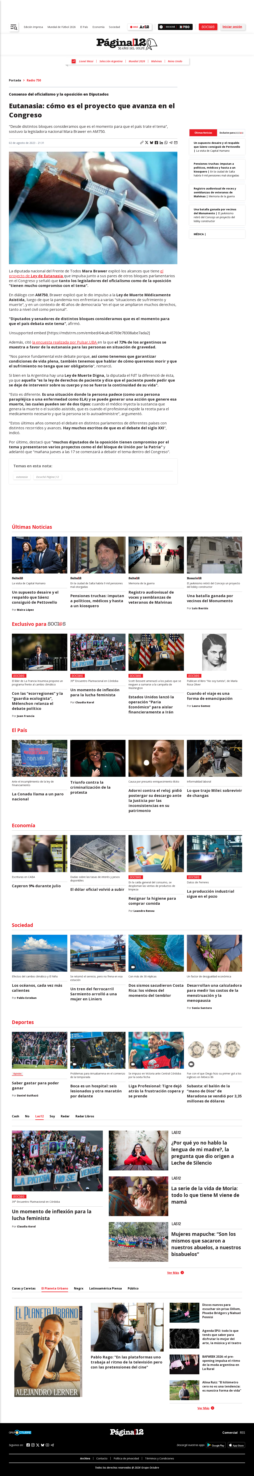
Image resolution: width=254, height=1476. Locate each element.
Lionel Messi (86, 61)
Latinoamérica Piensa (105, 1288)
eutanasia (22, 477)
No (27, 1116)
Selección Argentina (111, 61)
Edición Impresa (33, 27)
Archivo (85, 1458)
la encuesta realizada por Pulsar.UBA (65, 342)
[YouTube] (47, 1445)
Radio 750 (34, 80)
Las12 (39, 1116)
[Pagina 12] (127, 44)
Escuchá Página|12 (47, 477)
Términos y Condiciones (159, 1458)
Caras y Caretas (24, 1288)
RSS (242, 1433)
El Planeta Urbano (54, 1288)
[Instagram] (33, 1445)
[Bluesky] (42, 1445)
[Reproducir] (161, 27)
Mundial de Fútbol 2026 (61, 27)
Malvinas (156, 61)
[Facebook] (28, 1445)
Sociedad (114, 27)
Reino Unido (175, 61)
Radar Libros (84, 1116)
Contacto (101, 1458)
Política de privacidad (126, 1458)
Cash (15, 1116)
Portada (15, 80)
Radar (65, 1116)
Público (133, 1288)
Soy (52, 1116)
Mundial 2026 (137, 61)
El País (84, 27)
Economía (98, 27)
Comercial (230, 1432)
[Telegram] (52, 1445)
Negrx (78, 1288)
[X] (37, 1445)
